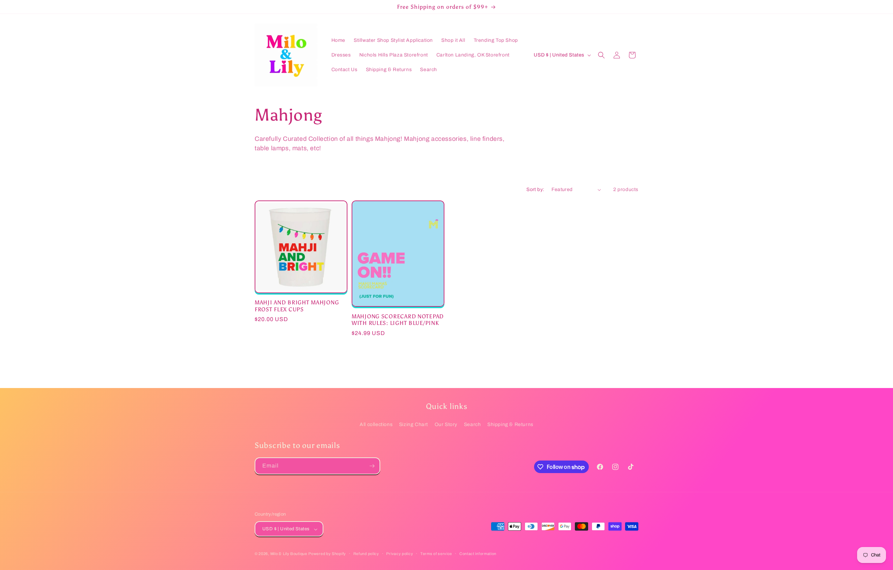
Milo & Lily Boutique (288, 554)
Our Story (446, 424)
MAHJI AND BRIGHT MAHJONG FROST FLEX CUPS (297, 305)
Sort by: (535, 189)
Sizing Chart (413, 424)
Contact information (477, 554)
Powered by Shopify (327, 554)
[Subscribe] (372, 465)
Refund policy (366, 554)
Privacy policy (399, 554)
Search (472, 424)
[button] (601, 55)
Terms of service (436, 554)
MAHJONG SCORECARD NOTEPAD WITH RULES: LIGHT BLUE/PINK (398, 319)
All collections (376, 424)
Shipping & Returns (510, 424)
